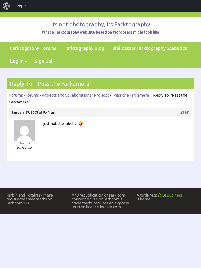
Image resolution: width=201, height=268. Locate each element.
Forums (16, 95)
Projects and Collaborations (66, 95)
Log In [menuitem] (21, 6)
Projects (101, 95)
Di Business (172, 195)
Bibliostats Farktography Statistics (149, 48)
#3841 (185, 112)
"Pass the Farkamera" (131, 95)
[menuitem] (7, 6)
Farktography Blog (84, 48)
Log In (17, 61)
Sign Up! (43, 61)
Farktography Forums (33, 48)
